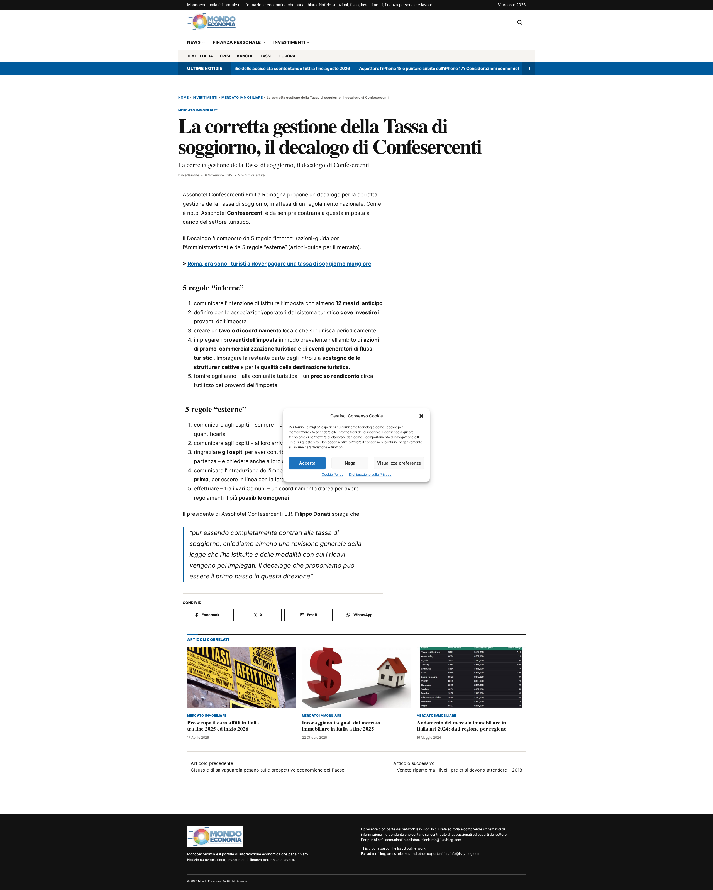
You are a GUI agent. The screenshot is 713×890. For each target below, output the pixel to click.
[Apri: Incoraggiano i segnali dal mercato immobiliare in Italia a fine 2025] (356, 677)
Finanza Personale (237, 42)
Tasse (266, 56)
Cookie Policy (332, 474)
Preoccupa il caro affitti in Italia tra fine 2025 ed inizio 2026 (223, 726)
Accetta (307, 463)
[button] (421, 416)
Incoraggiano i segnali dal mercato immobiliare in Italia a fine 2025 (341, 726)
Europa (287, 56)
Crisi (225, 56)
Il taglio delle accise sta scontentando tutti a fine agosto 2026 (263, 68)
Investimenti (289, 42)
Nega (350, 463)
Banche (245, 56)
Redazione (190, 175)
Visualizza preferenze (399, 463)
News (194, 42)
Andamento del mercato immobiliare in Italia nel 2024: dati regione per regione (461, 726)
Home (183, 97)
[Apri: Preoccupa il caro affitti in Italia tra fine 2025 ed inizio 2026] (241, 677)
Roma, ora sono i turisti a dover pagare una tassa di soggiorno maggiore (279, 264)
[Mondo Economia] (215, 836)
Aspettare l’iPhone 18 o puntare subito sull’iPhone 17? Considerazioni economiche (416, 68)
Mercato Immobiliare (242, 97)
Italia (206, 56)
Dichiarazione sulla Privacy (370, 474)
